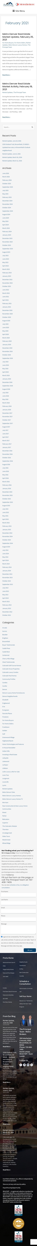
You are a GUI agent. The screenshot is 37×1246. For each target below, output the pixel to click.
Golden (4, 730)
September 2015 (7, 502)
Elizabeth (5, 700)
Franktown (5, 727)
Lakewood (5, 761)
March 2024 (6, 228)
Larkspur (5, 765)
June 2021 (5, 297)
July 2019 (5, 362)
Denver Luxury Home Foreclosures (13, 693)
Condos (4, 683)
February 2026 (7, 180)
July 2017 (5, 430)
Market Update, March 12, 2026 (12, 161)
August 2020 (6, 321)
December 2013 (7, 574)
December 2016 (7, 451)
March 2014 (6, 564)
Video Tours (6, 836)
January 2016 (6, 488)
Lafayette (5, 758)
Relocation (5, 819)
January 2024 (6, 235)
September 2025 (7, 187)
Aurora (4, 631)
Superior (5, 823)
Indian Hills (6, 751)
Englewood (6, 703)
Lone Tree (5, 775)
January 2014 (6, 571)
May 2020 (5, 331)
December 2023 (7, 238)
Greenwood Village (8, 737)
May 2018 (5, 399)
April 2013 (5, 598)
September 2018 (7, 386)
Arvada (4, 628)
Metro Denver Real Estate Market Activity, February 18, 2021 (17, 86)
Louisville (5, 782)
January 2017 (6, 447)
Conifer (4, 686)
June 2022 (5, 290)
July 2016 (5, 468)
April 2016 (5, 478)
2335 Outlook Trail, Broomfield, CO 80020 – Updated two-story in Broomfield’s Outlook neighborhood (16, 147)
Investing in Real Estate (9, 754)
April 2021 (5, 300)
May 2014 (5, 557)
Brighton (5, 638)
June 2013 (5, 591)
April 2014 (5, 560)
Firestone (5, 717)
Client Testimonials (8, 662)
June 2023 (5, 259)
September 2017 (7, 423)
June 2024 (5, 218)
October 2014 (6, 540)
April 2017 (5, 437)
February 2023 (7, 273)
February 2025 (7, 197)
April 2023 (5, 266)
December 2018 (7, 382)
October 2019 (6, 355)
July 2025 (5, 190)
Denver (4, 689)
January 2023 (6, 276)
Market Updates (7, 92)
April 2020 (5, 334)
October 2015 (6, 499)
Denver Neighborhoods (9, 696)
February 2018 (6, 406)
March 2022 (6, 293)
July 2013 (5, 588)
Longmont (5, 778)
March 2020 (6, 338)
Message (4, 924)
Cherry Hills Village (8, 659)
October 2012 (6, 615)
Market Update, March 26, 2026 (12, 157)
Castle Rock (6, 652)
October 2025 (6, 184)
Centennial (5, 655)
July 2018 (5, 393)
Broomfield (6, 641)
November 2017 (7, 416)
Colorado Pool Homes (9, 676)
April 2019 (5, 372)
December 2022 (7, 279)
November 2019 (7, 351)
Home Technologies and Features (13, 744)
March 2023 (6, 269)
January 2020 (6, 344)
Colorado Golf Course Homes (11, 665)
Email (3, 908)
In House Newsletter (8, 748)
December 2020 (7, 310)
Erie (3, 707)
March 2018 (6, 403)
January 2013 (6, 608)
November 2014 (7, 536)
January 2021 (6, 307)
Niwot (4, 812)
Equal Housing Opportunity (11, 1188)
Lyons (4, 785)
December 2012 (7, 612)
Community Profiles (8, 679)
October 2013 (6, 581)
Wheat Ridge (6, 843)
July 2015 (5, 509)
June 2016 (5, 471)
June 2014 (5, 554)
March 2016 (6, 482)
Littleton (5, 768)
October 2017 (6, 420)
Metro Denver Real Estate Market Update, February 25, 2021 (17, 36)
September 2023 (7, 249)
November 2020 (7, 314)
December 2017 (7, 413)
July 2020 (5, 324)
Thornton (5, 829)
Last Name (4, 900)
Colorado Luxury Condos (10, 672)
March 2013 (6, 601)
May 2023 (5, 262)
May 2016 (5, 475)
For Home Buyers (8, 43)
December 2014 (7, 533)
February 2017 (6, 444)
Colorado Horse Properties (11, 669)
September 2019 (7, 358)
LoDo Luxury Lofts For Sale (11, 772)
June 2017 (5, 434)
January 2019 (6, 379)
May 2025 (5, 194)
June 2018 (5, 396)
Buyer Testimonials (8, 645)
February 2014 (6, 567)
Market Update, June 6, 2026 (11, 154)
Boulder (5, 635)
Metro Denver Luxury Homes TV (12, 799)
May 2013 (5, 595)
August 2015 (6, 505)
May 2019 (5, 369)
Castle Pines (6, 648)
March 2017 (6, 440)
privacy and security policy (17, 1184)
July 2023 (5, 255)
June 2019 (5, 365)
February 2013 (6, 605)
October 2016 (6, 458)
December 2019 (7, 348)
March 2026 (6, 177)
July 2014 (5, 550)
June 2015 (5, 512)
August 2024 (6, 214)
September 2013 (7, 584)
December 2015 (7, 492)
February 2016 (6, 485)
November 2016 (7, 454)
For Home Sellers (19, 43)
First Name (4, 891)
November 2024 (7, 204)
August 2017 (6, 427)
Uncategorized (7, 833)
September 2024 (7, 211)
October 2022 (6, 286)
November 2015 (7, 495)
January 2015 (6, 530)
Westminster (6, 840)
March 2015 (6, 523)
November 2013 (7, 577)
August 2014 (6, 547)
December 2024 (7, 201)
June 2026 (5, 173)
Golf (3, 734)
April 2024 (5, 225)
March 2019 (6, 375)
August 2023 (6, 252)
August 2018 (6, 389)
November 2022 (7, 283)
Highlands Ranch (7, 741)
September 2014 (7, 543)
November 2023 (7, 242)
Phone (3, 916)
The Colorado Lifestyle (9, 826)
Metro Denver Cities (8, 792)
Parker (4, 816)
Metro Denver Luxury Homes (17, 45)
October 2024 (6, 208)
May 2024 (5, 221)
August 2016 (6, 464)
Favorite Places (7, 713)
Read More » (6, 74)
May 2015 (5, 516)
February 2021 (6, 303)
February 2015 (6, 526)
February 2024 (7, 231)
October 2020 (6, 317)
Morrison (5, 802)
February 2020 (7, 341)
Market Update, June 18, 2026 (11, 141)
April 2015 (5, 519)
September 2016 (7, 461)
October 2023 (6, 245)
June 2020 (5, 327)
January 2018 (6, 410)
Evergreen (5, 710)
